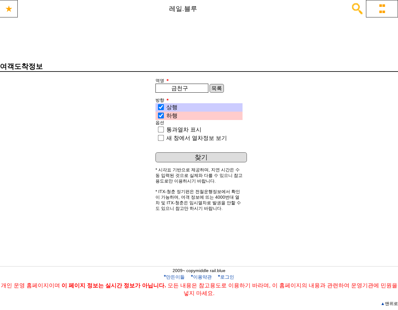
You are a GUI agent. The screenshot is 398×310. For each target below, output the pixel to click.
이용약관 (201, 277)
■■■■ (382, 8)
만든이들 (174, 277)
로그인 (226, 277)
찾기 (201, 157)
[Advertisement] (199, 244)
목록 (216, 88)
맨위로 (389, 303)
